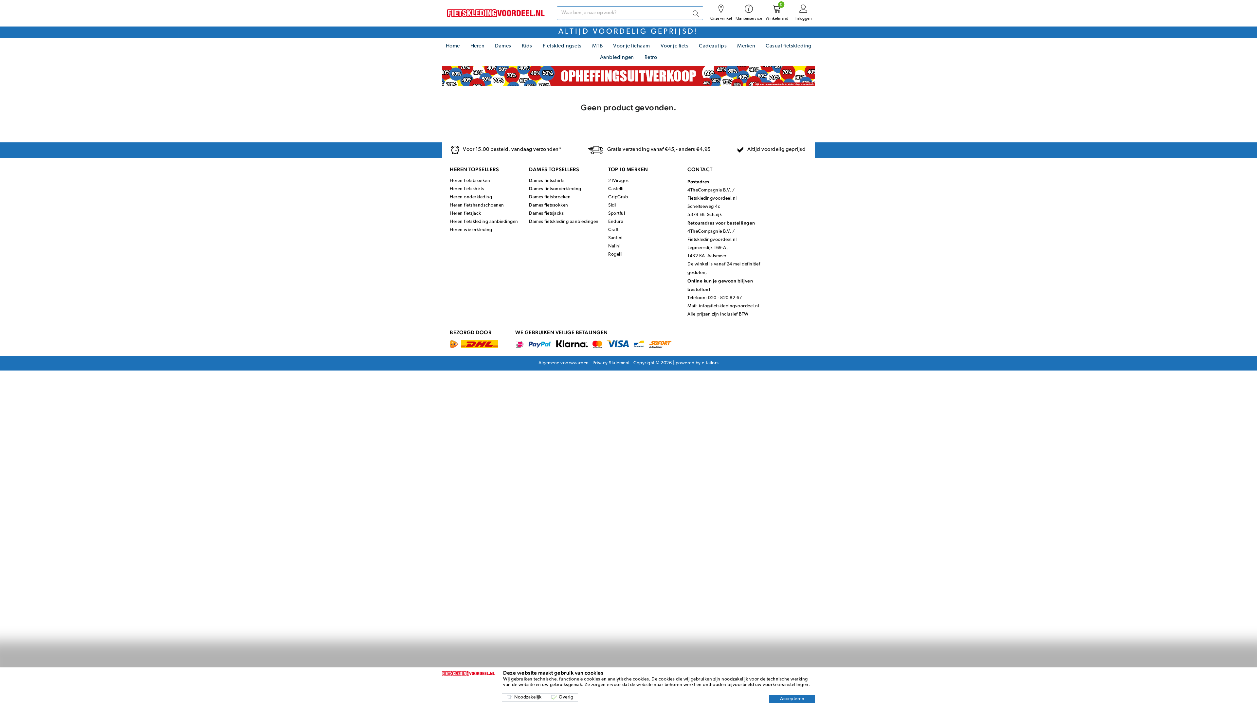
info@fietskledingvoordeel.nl (729, 306)
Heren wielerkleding (471, 229)
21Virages (618, 180)
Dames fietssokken (548, 205)
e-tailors (710, 363)
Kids (527, 46)
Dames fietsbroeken (550, 197)
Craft (613, 229)
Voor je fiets (675, 46)
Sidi (612, 205)
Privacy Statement (611, 363)
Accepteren (792, 699)
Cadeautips (713, 46)
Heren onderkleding (471, 197)
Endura (615, 221)
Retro (651, 57)
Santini (615, 238)
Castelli (615, 189)
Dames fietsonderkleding (555, 189)
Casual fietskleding (788, 46)
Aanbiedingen (617, 57)
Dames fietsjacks (546, 213)
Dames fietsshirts (547, 180)
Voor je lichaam (631, 46)
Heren (477, 46)
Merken (746, 46)
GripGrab (618, 197)
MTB (597, 46)
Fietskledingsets (562, 46)
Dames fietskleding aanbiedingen (564, 221)
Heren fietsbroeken (470, 180)
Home (453, 46)
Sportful (616, 213)
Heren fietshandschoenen (477, 205)
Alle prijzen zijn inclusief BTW (718, 314)
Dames (503, 46)
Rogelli (615, 254)
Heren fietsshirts (467, 189)
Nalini (614, 246)
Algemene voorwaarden (563, 363)
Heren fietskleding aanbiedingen (484, 221)
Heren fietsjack (465, 213)
